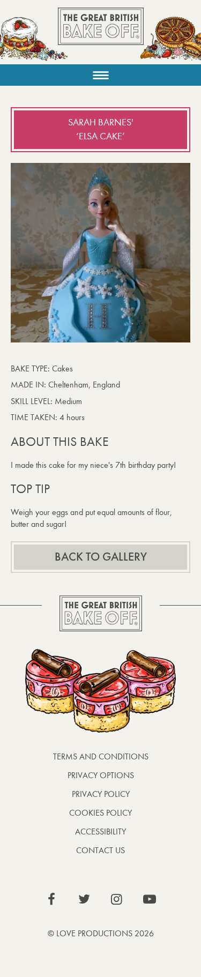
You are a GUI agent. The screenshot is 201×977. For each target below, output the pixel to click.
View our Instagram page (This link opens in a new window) (116, 899)
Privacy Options (101, 775)
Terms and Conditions (100, 756)
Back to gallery (101, 557)
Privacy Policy (101, 794)
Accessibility (100, 831)
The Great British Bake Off (101, 36)
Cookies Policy (100, 813)
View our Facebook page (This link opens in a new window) (51, 899)
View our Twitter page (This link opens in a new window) (84, 899)
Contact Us (100, 850)
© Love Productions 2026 (101, 933)
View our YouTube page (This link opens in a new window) (149, 899)
